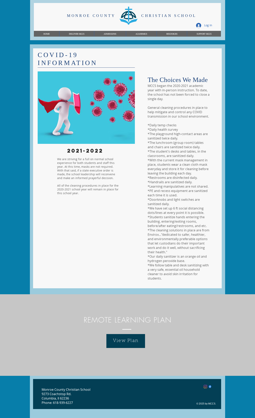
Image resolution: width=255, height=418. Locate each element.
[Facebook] (210, 386)
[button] (172, 34)
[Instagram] (205, 386)
